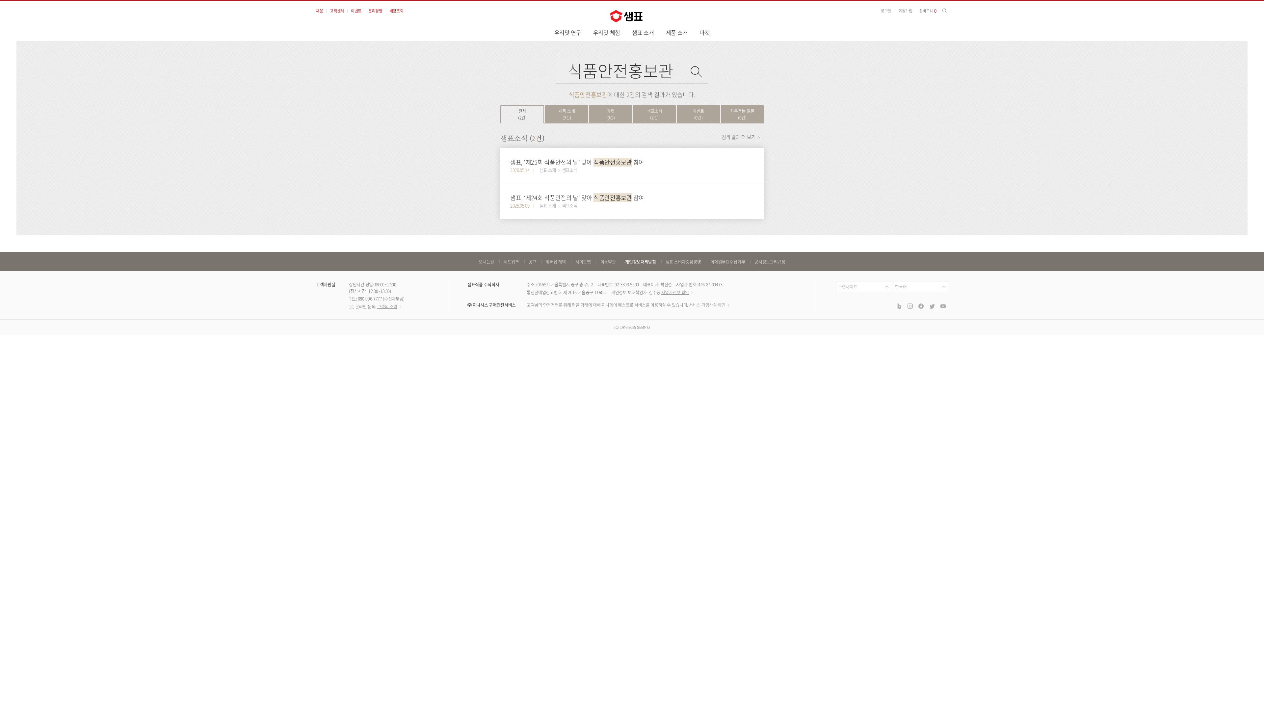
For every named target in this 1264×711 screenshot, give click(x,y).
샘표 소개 (643, 32)
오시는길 (486, 261)
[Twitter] (931, 306)
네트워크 (511, 261)
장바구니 (927, 11)
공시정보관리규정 (769, 261)
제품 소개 (677, 32)
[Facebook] (921, 306)
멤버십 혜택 (556, 261)
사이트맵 (583, 261)
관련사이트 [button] (847, 286)
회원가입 (905, 11)
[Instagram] (910, 306)
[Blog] (899, 306)
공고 (532, 261)
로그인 (886, 11)
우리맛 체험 (606, 32)
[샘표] (626, 16)
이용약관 (608, 261)
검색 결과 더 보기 (739, 137)
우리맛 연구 (567, 32)
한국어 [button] (901, 286)
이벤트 (356, 11)
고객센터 (337, 11)
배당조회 (396, 11)
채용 (319, 11)
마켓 (704, 32)
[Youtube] (943, 306)
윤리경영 (375, 11)
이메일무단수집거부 (727, 261)
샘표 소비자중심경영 (683, 261)
